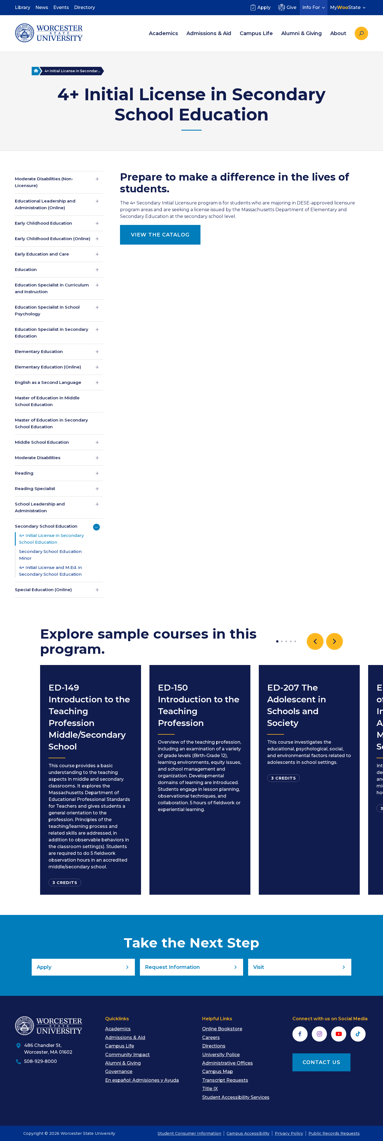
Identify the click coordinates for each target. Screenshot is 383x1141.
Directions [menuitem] (213, 1046)
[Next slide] (334, 641)
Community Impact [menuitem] (127, 1054)
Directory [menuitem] (84, 7)
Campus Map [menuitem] (217, 1071)
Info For (311, 7)
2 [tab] (282, 641)
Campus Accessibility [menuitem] (248, 1133)
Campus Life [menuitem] (256, 33)
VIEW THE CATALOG (160, 235)
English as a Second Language (48, 382)
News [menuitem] (41, 7)
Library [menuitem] (22, 7)
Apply (264, 7)
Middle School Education (42, 442)
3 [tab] (286, 641)
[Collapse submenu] (96, 527)
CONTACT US (321, 1062)
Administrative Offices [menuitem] (227, 1063)
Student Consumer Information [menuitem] (189, 1133)
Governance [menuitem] (118, 1071)
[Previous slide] (315, 641)
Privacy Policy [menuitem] (289, 1133)
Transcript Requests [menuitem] (225, 1080)
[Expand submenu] (97, 178)
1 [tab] (277, 641)
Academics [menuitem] (163, 33)
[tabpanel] (90, 780)
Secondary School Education (46, 526)
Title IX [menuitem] (210, 1088)
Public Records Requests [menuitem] (334, 1133)
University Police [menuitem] (221, 1054)
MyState (345, 7)
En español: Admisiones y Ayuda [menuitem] (142, 1080)
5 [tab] (295, 641)
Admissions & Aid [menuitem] (208, 33)
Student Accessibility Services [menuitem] (235, 1097)
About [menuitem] (338, 33)
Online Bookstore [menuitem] (222, 1028)
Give (291, 7)
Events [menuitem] (61, 7)
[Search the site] (361, 33)
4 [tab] (291, 641)
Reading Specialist (35, 488)
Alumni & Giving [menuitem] (301, 33)
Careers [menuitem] (211, 1037)
